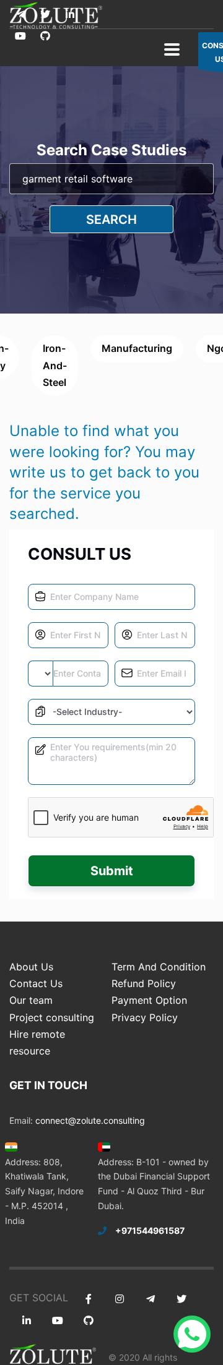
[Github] (45, 36)
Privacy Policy (145, 1017)
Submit (111, 870)
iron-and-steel (55, 365)
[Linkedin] (70, 14)
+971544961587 (150, 1230)
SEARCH (111, 219)
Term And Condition (159, 967)
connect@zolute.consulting (90, 1120)
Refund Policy (144, 983)
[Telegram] (20, 14)
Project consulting (51, 1017)
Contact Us (36, 983)
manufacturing (137, 348)
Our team (31, 1000)
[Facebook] (88, 1299)
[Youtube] (20, 36)
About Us (31, 967)
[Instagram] (119, 1299)
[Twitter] (45, 14)
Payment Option (149, 1000)
